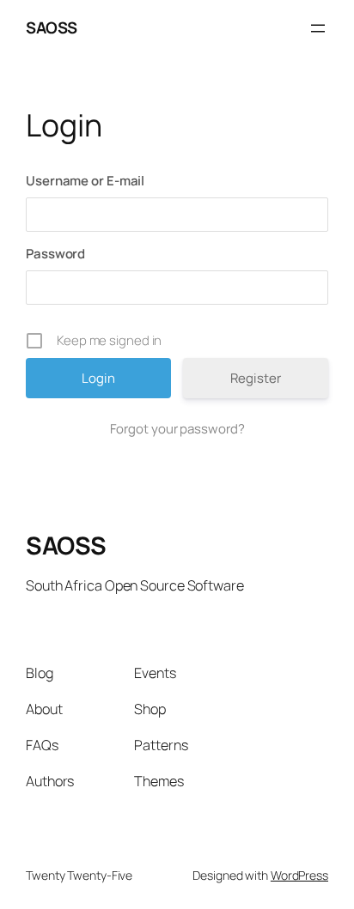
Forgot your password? (177, 429)
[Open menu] (318, 28)
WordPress (299, 875)
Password (55, 254)
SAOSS (51, 27)
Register (255, 378)
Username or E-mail (85, 181)
